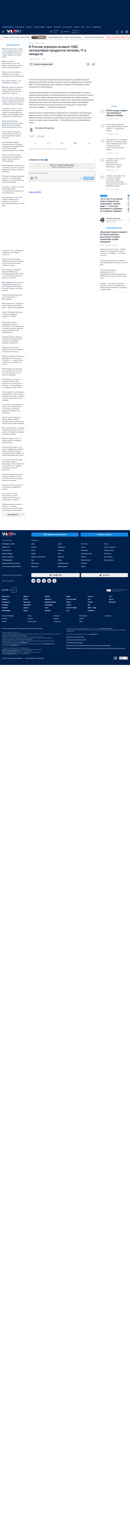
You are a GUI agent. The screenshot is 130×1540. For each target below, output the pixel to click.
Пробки (77, 27)
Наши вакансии (7, 557)
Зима (60, 544)
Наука (60, 560)
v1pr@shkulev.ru (93, 634)
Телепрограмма (39, 27)
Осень (83, 547)
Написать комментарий (43, 64)
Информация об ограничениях (75, 637)
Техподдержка (7, 560)
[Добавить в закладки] (88, 64)
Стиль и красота (110, 547)
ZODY (83, 27)
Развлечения (85, 560)
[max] (49, 581)
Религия (84, 563)
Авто (33, 544)
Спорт (106, 544)
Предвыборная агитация (11, 563)
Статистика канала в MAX (11, 566)
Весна (33, 550)
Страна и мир (109, 550)
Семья (83, 566)
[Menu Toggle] (3, 32)
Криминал (61, 547)
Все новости (13, 45)
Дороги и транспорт (38, 557)
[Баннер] (38, 37)
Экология (107, 553)
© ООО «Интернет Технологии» (34, 658)
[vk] (39, 581)
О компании (6, 550)
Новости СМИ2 (35, 192)
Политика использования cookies (76, 640)
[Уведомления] (121, 32)
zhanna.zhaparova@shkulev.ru (10, 651)
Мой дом (61, 557)
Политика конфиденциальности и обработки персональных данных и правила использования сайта (95, 648)
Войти (36, 179)
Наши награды (7, 553)
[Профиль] (126, 32)
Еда (32, 560)
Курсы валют (67, 27)
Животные (35, 563)
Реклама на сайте (8, 544)
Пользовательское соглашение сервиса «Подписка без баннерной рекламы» (88, 645)
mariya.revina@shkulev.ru (9, 653)
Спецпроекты (109, 560)
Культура (61, 550)
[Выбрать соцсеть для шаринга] (93, 64)
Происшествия (86, 553)
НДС (31, 136)
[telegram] (33, 581)
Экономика (108, 557)
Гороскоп (57, 27)
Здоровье (34, 566)
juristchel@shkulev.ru (48, 644)
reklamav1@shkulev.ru (106, 628)
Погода (29, 27)
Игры (88, 27)
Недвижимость (8, 27)
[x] (54, 581)
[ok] (44, 581)
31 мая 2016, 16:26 (34, 59)
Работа (83, 557)
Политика (84, 550)
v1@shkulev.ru (24, 642)
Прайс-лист (6, 547)
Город (33, 553)
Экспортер (40, 136)
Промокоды (96, 27)
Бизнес (33, 547)
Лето (59, 553)
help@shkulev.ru (15, 645)
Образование (62, 566)
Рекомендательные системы (74, 642)
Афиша (49, 27)
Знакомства (19, 27)
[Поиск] (117, 32)
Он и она (84, 544)
